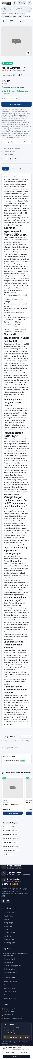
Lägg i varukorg (17, 104)
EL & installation (10, 831)
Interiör (7, 854)
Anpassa (24, 1052)
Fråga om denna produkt (17, 142)
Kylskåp (11, 13)
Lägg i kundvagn (13, 813)
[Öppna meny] (29, 3)
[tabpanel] (16, 450)
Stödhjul (13, 16)
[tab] (5, 169)
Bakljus (4, 13)
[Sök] (15, 3)
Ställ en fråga (26, 737)
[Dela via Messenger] (11, 159)
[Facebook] (3, 901)
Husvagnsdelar (9, 838)
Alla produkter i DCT (15, 760)
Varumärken (9, 827)
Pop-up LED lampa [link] (24, 21)
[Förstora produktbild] (28, 53)
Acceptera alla (16, 1056)
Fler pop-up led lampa (11, 748)
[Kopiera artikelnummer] (22, 75)
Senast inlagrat (9, 850)
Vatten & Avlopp (10, 842)
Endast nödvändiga (9, 1052)
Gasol (19, 16)
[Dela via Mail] (15, 159)
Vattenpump (5, 16)
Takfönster (27, 16)
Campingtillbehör (10, 846)
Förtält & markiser (10, 834)
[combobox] (13, 21)
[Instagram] (8, 901)
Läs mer (27, 1049)
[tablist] (16, 169)
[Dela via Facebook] (7, 159)
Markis (17, 13)
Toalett (23, 13)
